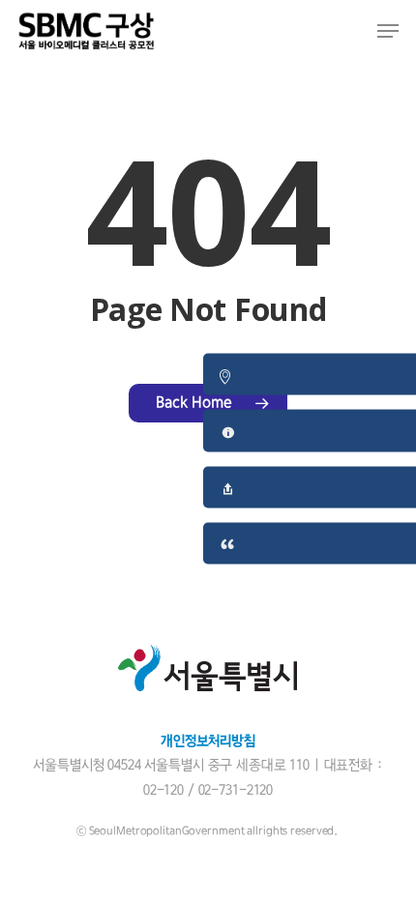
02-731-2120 (235, 790)
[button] (388, 31)
